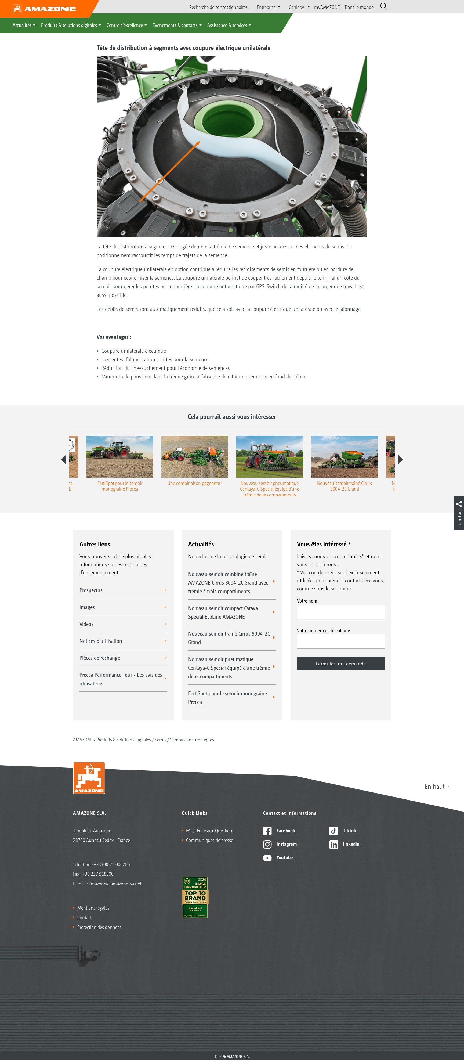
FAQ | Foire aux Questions (210, 830)
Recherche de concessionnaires (218, 6)
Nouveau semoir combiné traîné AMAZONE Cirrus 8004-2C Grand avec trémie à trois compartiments (228, 582)
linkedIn (351, 843)
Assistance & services (227, 24)
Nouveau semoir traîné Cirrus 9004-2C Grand (229, 638)
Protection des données (99, 926)
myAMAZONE (327, 6)
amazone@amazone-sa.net (115, 883)
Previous (63, 459)
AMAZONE (83, 739)
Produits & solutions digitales (69, 24)
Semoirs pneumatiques (192, 739)
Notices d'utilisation (100, 640)
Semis (160, 739)
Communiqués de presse (209, 839)
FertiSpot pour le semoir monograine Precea (227, 697)
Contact (84, 917)
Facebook (285, 830)
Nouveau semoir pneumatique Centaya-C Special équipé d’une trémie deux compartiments (229, 667)
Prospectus (91, 590)
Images (87, 607)
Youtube (284, 857)
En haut (435, 786)
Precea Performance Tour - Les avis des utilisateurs (120, 679)
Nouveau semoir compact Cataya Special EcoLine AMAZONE (223, 612)
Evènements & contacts (175, 24)
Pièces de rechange (99, 657)
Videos (86, 623)
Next (400, 459)
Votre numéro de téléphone (323, 630)
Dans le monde (359, 6)
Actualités (22, 24)
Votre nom (307, 600)
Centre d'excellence (125, 24)
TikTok (349, 830)
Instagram (286, 843)
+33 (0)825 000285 (112, 863)
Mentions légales (93, 907)
